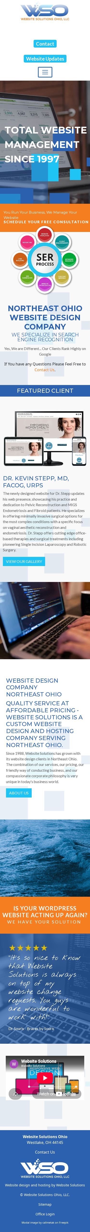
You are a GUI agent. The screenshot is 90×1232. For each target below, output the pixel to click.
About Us (19, 793)
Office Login (45, 1214)
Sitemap (45, 1204)
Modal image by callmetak (38, 1222)
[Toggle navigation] (45, 72)
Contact (45, 44)
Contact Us (44, 369)
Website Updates (45, 59)
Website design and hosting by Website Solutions (45, 1185)
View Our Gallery (24, 561)
